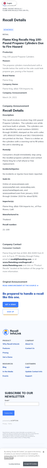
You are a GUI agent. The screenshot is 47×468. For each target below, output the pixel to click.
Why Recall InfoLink (11, 344)
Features (6, 348)
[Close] (43, 451)
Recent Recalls (14, 9)
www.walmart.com (11, 193)
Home (5, 9)
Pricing (5, 353)
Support (28, 376)
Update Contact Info (33, 371)
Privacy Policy (26, 437)
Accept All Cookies (30, 464)
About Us (29, 344)
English (9, 3)
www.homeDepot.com (13, 190)
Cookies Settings (14, 464)
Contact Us (29, 348)
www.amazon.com (20, 184)
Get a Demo (10, 305)
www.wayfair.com (11, 187)
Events (5, 376)
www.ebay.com (27, 187)
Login (27, 367)
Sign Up (10, 312)
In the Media (8, 371)
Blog (4, 367)
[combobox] (9, 3)
